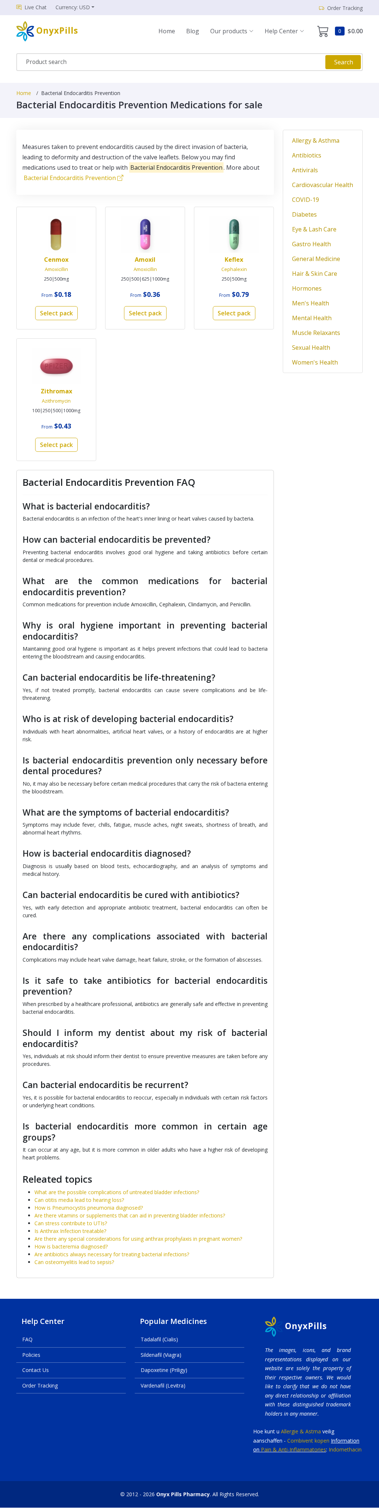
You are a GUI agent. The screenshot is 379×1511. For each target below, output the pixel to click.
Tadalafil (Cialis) (159, 1339)
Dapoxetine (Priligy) (164, 1369)
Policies (31, 1354)
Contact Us (35, 1369)
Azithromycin (56, 400)
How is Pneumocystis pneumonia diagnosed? (88, 1207)
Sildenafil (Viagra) (161, 1354)
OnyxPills (306, 1326)
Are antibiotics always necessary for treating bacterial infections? (111, 1254)
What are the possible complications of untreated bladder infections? (116, 1192)
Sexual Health (311, 347)
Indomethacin (345, 1449)
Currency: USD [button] (73, 7)
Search (343, 62)
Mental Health (312, 318)
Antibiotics (306, 155)
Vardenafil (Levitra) (163, 1385)
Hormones (307, 288)
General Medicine (316, 259)
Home (166, 31)
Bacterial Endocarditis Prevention (70, 178)
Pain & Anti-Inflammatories (293, 1449)
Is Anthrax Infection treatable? (70, 1230)
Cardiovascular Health (322, 185)
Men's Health (310, 303)
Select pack (56, 313)
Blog (192, 31)
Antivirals (305, 170)
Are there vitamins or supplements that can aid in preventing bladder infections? (129, 1215)
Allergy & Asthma (315, 140)
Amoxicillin (56, 269)
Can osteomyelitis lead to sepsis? (74, 1262)
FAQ (27, 1339)
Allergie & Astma (301, 1431)
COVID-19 (305, 200)
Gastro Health (311, 244)
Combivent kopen (308, 1440)
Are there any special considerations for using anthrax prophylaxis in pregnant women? (138, 1238)
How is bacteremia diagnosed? (71, 1246)
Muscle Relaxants (316, 333)
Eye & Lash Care (314, 229)
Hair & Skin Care (314, 274)
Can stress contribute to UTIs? (70, 1223)
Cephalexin (234, 269)
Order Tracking (40, 1385)
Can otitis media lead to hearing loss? (79, 1199)
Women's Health (315, 362)
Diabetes (304, 214)
